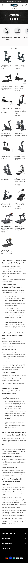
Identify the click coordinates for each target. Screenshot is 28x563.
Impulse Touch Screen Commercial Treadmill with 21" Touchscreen (6, 88)
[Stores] (22, 5)
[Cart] (25, 5)
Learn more (18, 1)
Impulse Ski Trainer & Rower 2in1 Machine (6, 109)
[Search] (5, 5)
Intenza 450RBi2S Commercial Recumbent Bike (20, 135)
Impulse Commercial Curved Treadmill (6, 155)
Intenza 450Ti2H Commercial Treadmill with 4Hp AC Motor (19, 228)
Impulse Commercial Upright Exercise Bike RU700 (6, 66)
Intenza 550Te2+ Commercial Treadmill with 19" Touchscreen (6, 252)
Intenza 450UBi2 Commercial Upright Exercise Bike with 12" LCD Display (20, 157)
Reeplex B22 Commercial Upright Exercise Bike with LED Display (20, 111)
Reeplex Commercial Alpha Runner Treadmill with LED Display (7, 228)
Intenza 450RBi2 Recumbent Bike (5, 178)
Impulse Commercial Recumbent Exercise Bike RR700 (19, 66)
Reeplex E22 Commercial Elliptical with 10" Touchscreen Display (20, 180)
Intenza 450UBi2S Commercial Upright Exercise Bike (6, 135)
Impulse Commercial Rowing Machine (19, 87)
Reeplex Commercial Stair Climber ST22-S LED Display (19, 204)
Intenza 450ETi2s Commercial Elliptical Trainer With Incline (6, 204)
